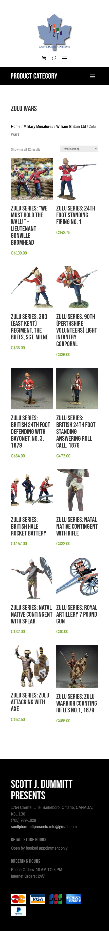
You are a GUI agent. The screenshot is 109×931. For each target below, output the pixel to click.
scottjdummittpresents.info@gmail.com (44, 826)
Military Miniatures (38, 126)
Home (16, 126)
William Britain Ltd (71, 126)
